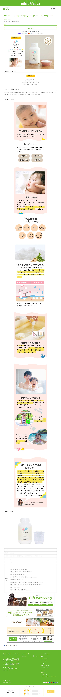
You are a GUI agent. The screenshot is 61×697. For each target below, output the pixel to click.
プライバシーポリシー (45, 667)
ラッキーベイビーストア (8, 682)
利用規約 (43, 670)
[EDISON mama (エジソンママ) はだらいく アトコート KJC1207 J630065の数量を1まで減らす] (52, 24)
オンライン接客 (44, 661)
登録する (36, 656)
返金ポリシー (43, 672)
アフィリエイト (44, 674)
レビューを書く (50, 692)
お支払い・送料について (45, 665)
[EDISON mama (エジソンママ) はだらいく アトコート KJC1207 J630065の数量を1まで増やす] (57, 24)
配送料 (7, 21)
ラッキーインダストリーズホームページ (48, 676)
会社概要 (43, 663)
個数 (5, 24)
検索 (42, 656)
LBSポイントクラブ (44, 658)
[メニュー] (58, 9)
